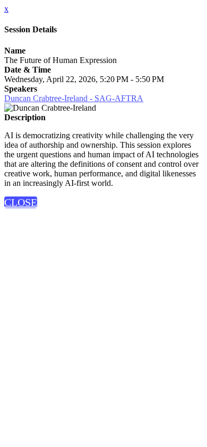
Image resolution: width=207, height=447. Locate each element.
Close (20, 202)
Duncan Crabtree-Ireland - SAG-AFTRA (73, 98)
